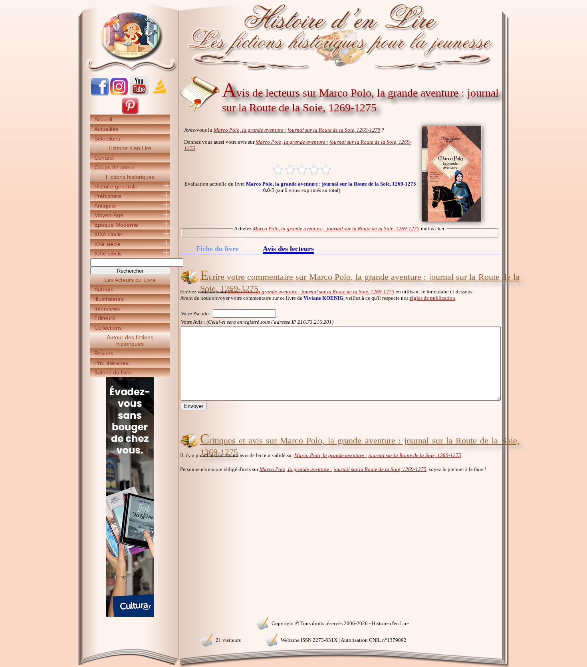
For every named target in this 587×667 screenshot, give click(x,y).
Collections (108, 328)
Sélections (107, 138)
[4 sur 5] (314, 170)
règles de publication (432, 298)
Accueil (103, 119)
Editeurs (104, 318)
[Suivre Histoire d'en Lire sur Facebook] (100, 94)
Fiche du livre (217, 248)
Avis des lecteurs (288, 249)
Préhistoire (107, 196)
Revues (103, 353)
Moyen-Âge (108, 215)
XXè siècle (107, 244)
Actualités (106, 129)
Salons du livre (112, 372)
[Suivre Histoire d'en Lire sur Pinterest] (130, 113)
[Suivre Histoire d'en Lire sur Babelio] (159, 94)
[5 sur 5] (326, 170)
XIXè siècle (108, 234)
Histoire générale (115, 186)
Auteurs (104, 289)
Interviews (107, 308)
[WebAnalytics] (130, 622)
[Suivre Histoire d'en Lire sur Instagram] (119, 94)
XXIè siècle (108, 253)
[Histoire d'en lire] (294, 36)
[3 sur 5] (302, 170)
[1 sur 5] (278, 170)
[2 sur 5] (290, 170)
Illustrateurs (109, 299)
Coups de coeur (114, 167)
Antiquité (105, 205)
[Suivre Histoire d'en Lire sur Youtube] (139, 94)
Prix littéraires (111, 363)
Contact (104, 157)
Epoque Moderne (116, 225)
